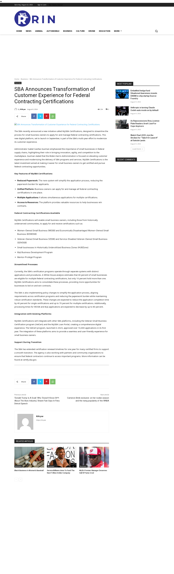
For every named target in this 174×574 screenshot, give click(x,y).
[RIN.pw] (16, 109)
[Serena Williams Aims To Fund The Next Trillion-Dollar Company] (62, 457)
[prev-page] (16, 479)
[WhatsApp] (52, 116)
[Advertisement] (87, 55)
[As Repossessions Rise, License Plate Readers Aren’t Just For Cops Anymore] (122, 124)
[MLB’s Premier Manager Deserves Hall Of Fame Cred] (94, 457)
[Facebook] (34, 116)
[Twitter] (40, 116)
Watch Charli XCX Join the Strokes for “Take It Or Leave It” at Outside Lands (144, 138)
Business (24, 79)
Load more (136, 149)
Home (16, 79)
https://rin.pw (41, 420)
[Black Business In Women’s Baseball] (29, 457)
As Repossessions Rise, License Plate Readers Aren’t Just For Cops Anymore (144, 123)
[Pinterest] (46, 116)
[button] (156, 31)
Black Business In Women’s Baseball (29, 470)
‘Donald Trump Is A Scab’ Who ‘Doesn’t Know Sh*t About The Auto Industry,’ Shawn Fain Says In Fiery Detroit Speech (37, 401)
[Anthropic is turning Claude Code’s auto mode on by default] (122, 111)
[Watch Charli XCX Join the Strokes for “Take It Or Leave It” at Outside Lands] (122, 138)
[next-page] (20, 479)
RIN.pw (23, 109)
